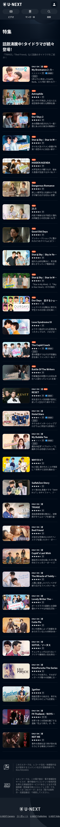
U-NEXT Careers (7, 816)
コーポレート (22, 816)
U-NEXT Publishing (38, 816)
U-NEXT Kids (54, 816)
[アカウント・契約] (54, 4)
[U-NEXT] (12, 4)
